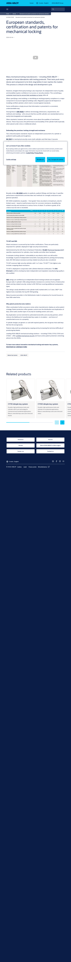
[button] (62, 422)
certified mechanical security (25, 336)
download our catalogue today (16, 347)
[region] (35, 153)
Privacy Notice (38, 153)
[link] (32, 3)
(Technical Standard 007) (53, 250)
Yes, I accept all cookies (55, 159)
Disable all (40, 159)
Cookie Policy (30, 153)
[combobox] (58, 9)
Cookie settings (11, 159)
